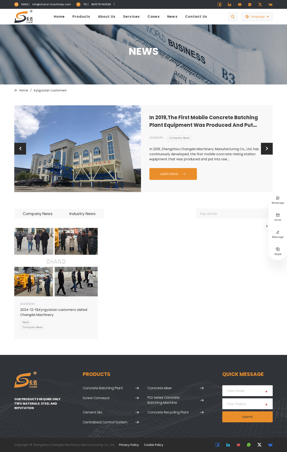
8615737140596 (101, 4)
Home (59, 16)
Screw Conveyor (96, 398)
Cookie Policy (153, 445)
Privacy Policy (129, 445)
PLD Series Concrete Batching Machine (163, 400)
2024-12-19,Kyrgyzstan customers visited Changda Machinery (53, 312)
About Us (107, 16)
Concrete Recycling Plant (168, 412)
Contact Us (196, 16)
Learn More (173, 173)
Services (131, 16)
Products (81, 16)
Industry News (82, 213)
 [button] (267, 148)
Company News (179, 138)
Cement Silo (92, 412)
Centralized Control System (105, 422)
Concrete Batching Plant (103, 388)
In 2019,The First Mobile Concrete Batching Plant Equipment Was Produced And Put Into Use (203, 121)
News (172, 16)
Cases (153, 16)
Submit (247, 417)
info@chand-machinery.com (51, 4)
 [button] (20, 148)
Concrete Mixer (159, 388)
